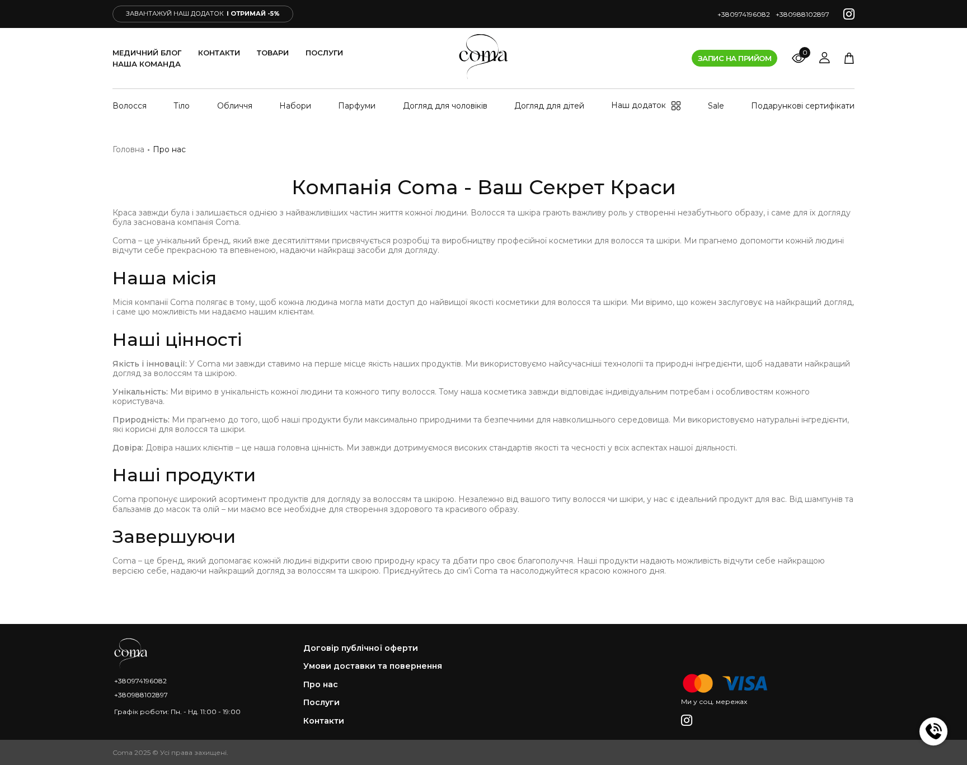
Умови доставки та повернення (372, 666)
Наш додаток (638, 105)
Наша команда (146, 63)
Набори (295, 106)
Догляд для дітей (549, 106)
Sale (716, 106)
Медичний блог (146, 52)
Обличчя (234, 106)
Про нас (320, 684)
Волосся (129, 106)
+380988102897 (802, 14)
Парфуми (356, 106)
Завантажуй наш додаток (203, 13)
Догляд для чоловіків (445, 106)
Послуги (324, 52)
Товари (273, 52)
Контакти (219, 52)
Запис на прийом (734, 58)
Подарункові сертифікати (803, 106)
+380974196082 (743, 14)
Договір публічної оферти (360, 648)
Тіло (181, 106)
